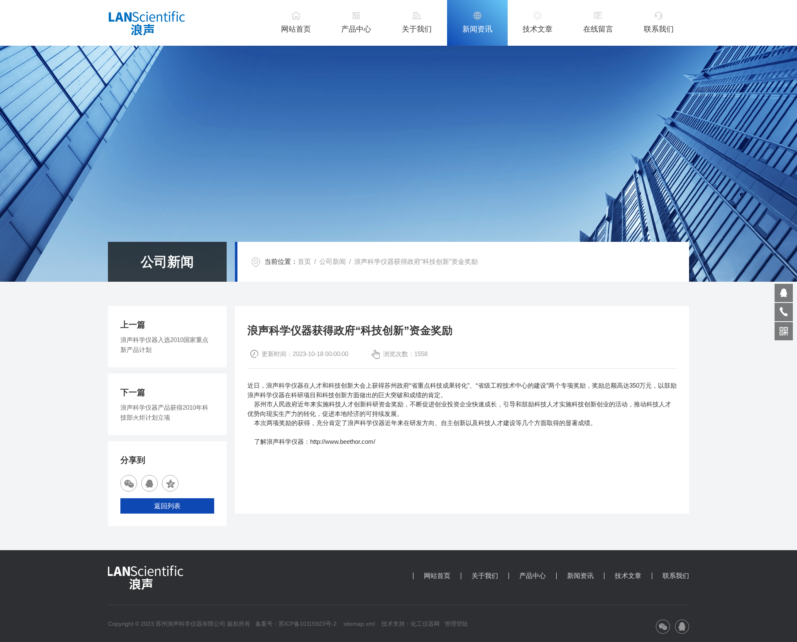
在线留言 (598, 29)
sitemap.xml (359, 623)
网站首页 (296, 29)
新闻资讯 (477, 29)
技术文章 (538, 29)
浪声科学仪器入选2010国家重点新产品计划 (164, 344)
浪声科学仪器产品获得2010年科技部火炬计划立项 (164, 412)
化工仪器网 (425, 623)
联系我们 (659, 29)
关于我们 (417, 29)
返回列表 (167, 505)
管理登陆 (456, 623)
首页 (304, 261)
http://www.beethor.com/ (342, 441)
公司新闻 (332, 261)
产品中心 (356, 29)
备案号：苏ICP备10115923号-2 (296, 623)
